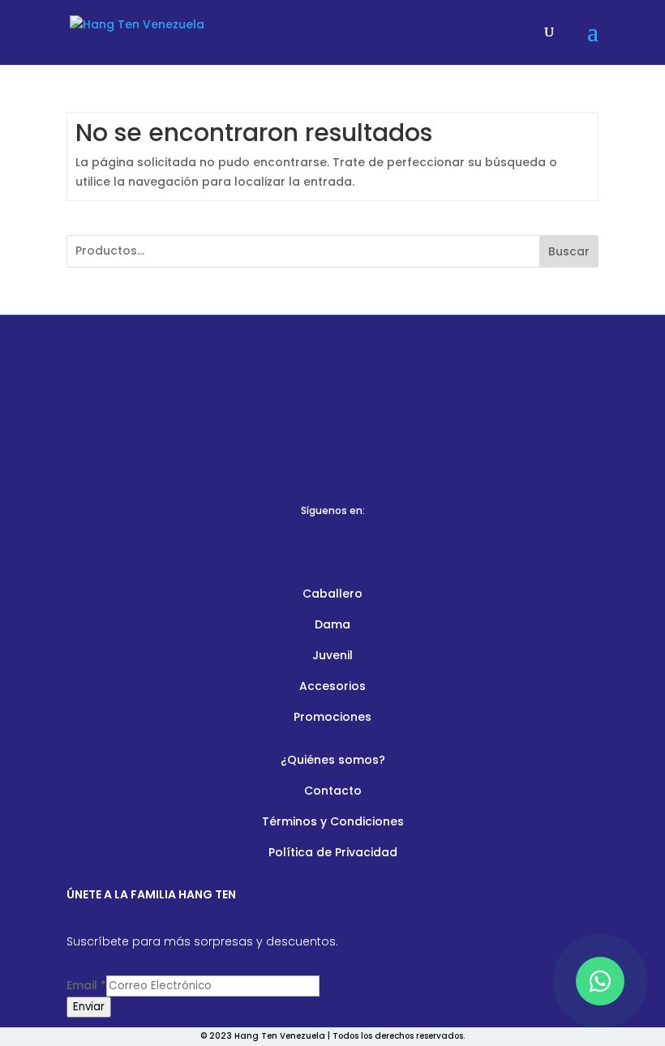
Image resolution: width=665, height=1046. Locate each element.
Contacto (333, 790)
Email (86, 985)
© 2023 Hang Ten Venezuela (262, 1036)
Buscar (569, 251)
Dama (332, 624)
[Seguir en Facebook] (316, 541)
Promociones (332, 717)
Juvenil (332, 655)
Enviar (89, 1006)
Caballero (332, 593)
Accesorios (332, 686)
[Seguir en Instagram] (349, 541)
